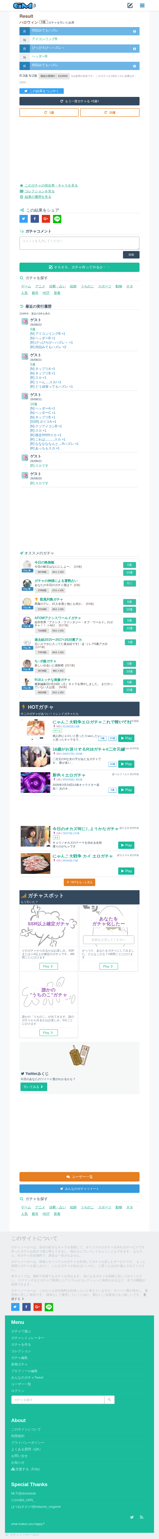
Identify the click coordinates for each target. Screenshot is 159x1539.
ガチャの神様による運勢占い (56, 580)
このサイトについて (26, 1429)
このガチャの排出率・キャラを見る (51, 185)
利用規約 (17, 1436)
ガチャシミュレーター (27, 1338)
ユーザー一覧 (82, 1177)
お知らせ (17, 1462)
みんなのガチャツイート (81, 1188)
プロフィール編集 (24, 1371)
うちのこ (87, 286)
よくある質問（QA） (26, 1449)
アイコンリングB (44, 39)
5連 (32, 329)
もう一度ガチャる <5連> (81, 101)
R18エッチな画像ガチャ (53, 679)
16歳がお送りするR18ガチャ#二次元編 (89, 749)
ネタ (129, 286)
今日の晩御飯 (44, 562)
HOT (46, 293)
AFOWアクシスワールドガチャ (58, 618)
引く (130, 583)
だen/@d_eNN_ (23, 1500)
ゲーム (26, 286)
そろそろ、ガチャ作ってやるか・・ (81, 267)
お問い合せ (19, 1456)
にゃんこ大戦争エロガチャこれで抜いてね (92, 722)
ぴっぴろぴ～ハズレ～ (48, 47)
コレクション (21, 1351)
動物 (119, 286)
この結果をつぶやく (44, 91)
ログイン (17, 1390)
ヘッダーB (39, 56)
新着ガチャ (19, 1364)
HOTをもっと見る (81, 882)
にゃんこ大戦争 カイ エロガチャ (83, 856)
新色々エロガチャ (69, 775)
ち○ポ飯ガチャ (46, 661)
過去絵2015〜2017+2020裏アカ (58, 639)
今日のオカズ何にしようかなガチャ (86, 829)
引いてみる (32, 1087)
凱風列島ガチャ (51, 599)
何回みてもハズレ (45, 30)
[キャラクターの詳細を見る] (134, 32)
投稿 (131, 254)
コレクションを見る (39, 191)
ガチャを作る (21, 1344)
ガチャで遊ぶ (21, 1331)
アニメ (40, 286)
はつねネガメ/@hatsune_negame (36, 1506)
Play (128, 738)
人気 (24, 293)
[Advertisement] (79, 147)
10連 (112, 112)
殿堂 (35, 293)
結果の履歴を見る (37, 197)
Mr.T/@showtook (23, 1493)
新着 (57, 293)
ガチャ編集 (19, 1357)
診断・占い (57, 286)
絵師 (73, 286)
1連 (51, 112)
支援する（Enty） (29, 1469)
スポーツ (104, 286)
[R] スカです (39, 465)
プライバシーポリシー (27, 1442)
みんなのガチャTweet (27, 1377)
